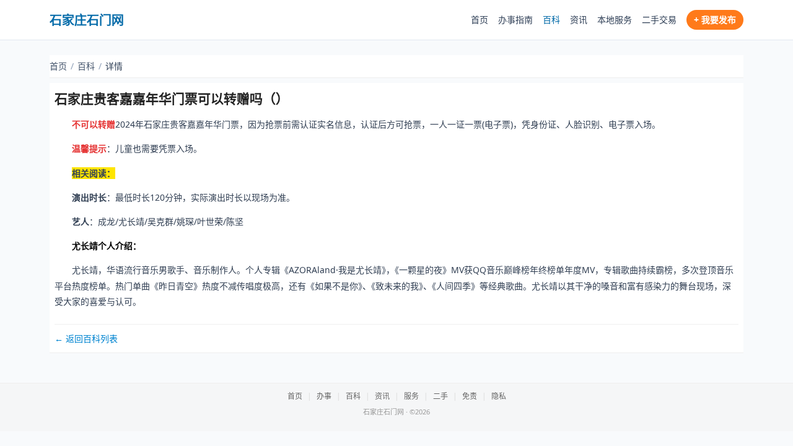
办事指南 (515, 19)
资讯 (578, 19)
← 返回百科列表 (86, 338)
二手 (440, 396)
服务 (411, 396)
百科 (551, 19)
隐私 (498, 396)
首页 (479, 19)
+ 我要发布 (715, 19)
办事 (324, 396)
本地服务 (614, 19)
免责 (469, 396)
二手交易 (659, 19)
